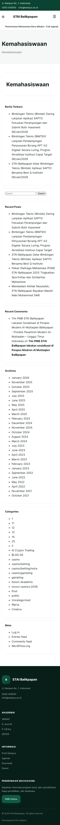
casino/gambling (22, 573)
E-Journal (7, 724)
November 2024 (22, 427)
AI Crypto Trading (23, 550)
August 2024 (20, 436)
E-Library (6, 729)
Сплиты (17, 609)
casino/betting (21, 564)
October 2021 (20, 495)
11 (13, 523)
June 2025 (18, 400)
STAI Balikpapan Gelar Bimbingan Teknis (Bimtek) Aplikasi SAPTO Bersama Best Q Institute (33, 168)
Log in (16, 632)
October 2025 (21, 387)
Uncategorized (21, 600)
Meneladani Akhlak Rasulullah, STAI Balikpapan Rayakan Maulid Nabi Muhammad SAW (32, 291)
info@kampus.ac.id (28, 7)
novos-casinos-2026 (25, 586)
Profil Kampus (9, 753)
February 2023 (21, 463)
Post (14, 591)
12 (13, 527)
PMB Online (11, 799)
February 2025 (21, 418)
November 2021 (22, 491)
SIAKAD (6, 719)
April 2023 (18, 454)
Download (7, 763)
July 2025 (18, 396)
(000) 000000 (9, 7)
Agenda (6, 758)
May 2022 (18, 482)
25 (13, 541)
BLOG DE (17, 554)
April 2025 (18, 409)
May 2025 (18, 405)
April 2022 (18, 486)
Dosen (5, 768)
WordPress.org (21, 646)
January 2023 (20, 468)
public (15, 595)
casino (16, 559)
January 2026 (20, 377)
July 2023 (18, 445)
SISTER (5, 734)
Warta (15, 604)
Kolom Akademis (22, 582)
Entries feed (19, 636)
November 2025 (22, 382)
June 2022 (18, 477)
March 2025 (19, 414)
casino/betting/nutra (24, 568)
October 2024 (21, 432)
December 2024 (22, 423)
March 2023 (19, 459)
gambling (17, 577)
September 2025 (22, 391)
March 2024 (19, 441)
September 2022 (22, 472)
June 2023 (18, 450)
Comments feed (22, 641)
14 (13, 536)
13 (13, 532)
